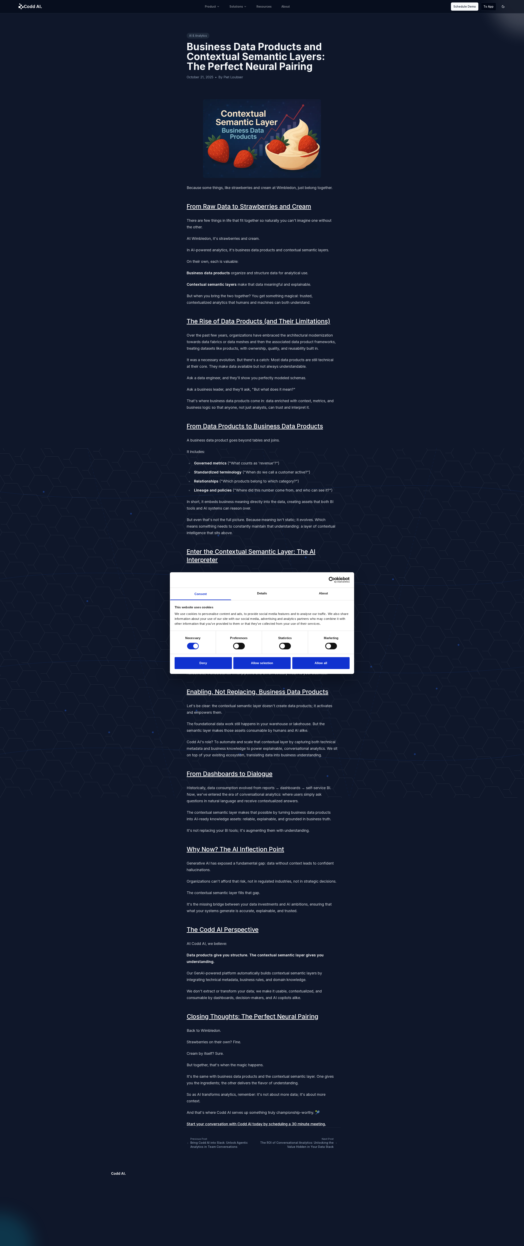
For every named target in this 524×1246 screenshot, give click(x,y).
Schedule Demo (464, 6)
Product (210, 6)
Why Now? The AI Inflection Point (235, 849)
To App (488, 6)
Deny (203, 663)
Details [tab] (262, 593)
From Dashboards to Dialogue (229, 773)
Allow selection (262, 663)
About (285, 6)
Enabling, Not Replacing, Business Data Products (257, 691)
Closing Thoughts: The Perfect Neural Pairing (252, 1016)
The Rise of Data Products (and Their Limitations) (258, 321)
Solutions (236, 6)
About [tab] (323, 593)
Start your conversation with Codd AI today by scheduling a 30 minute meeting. (256, 1124)
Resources (264, 6)
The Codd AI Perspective (223, 929)
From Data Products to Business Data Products (255, 426)
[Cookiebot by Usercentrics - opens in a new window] (332, 580)
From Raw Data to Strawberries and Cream (249, 206)
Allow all (321, 663)
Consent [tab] (200, 593)
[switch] (239, 646)
